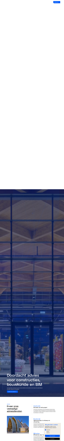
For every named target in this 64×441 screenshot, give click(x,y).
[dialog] (52, 432)
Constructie (36, 406)
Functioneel (48, 429)
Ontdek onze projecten (12, 391)
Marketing (48, 432)
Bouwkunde (36, 419)
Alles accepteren (52, 435)
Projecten (25, 2)
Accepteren (52, 438)
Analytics (48, 431)
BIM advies (36, 433)
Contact (48, 2)
